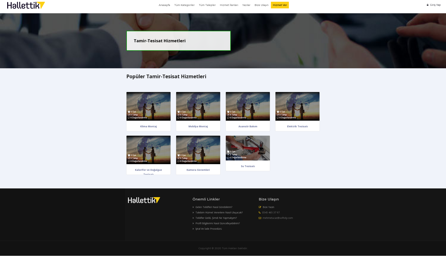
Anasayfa (164, 5)
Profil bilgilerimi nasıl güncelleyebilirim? (217, 223)
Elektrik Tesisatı (297, 126)
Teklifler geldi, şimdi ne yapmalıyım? (216, 218)
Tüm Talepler (207, 5)
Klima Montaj (148, 126)
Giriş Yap (435, 4)
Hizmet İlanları (229, 5)
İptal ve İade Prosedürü (208, 228)
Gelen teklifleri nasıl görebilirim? (213, 207)
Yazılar (246, 5)
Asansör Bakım (248, 126)
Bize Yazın (268, 207)
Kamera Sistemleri (198, 169)
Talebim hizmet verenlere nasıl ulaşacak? (219, 212)
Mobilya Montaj (198, 126)
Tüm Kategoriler (184, 5)
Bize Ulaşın (261, 5)
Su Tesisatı (248, 166)
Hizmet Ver (280, 5)
